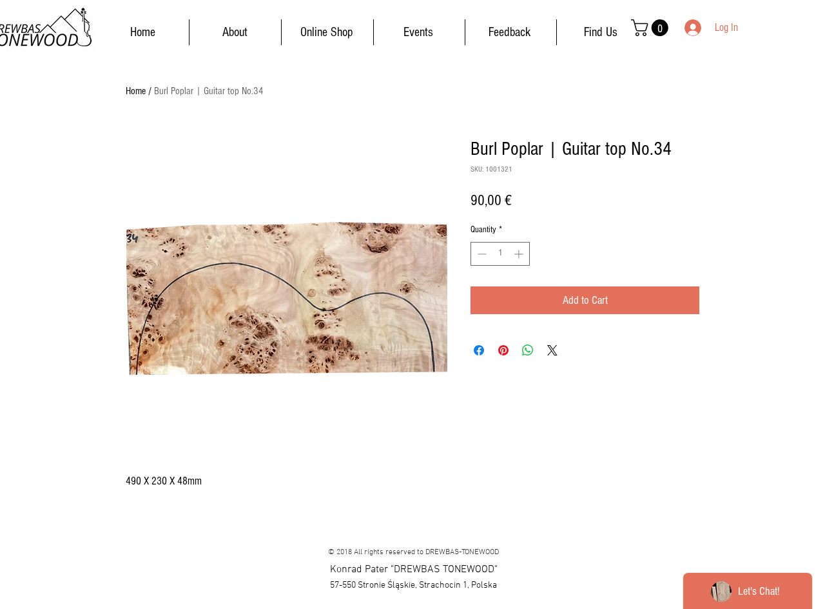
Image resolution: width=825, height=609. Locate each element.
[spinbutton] (500, 254)
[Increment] (520, 254)
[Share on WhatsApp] (528, 350)
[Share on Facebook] (479, 350)
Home (136, 91)
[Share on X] (552, 350)
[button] (651, 27)
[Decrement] (480, 254)
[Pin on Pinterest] (503, 350)
